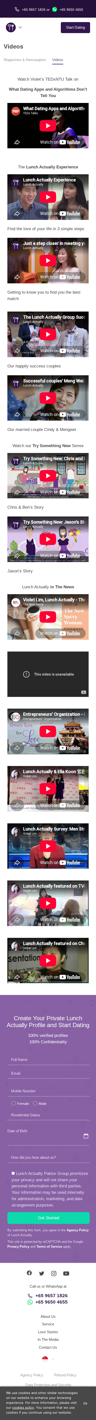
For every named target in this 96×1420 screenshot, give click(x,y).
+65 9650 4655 (71, 10)
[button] (48, 1359)
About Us (48, 1316)
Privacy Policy (18, 1246)
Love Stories (48, 1332)
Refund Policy (65, 1375)
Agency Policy (78, 1230)
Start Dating (75, 27)
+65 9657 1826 (51, 1295)
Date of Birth (17, 1131)
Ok (85, 1403)
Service (48, 1324)
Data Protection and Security (48, 1385)
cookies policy (23, 1407)
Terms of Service (49, 1246)
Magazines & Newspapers (25, 60)
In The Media (48, 1339)
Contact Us (48, 1347)
